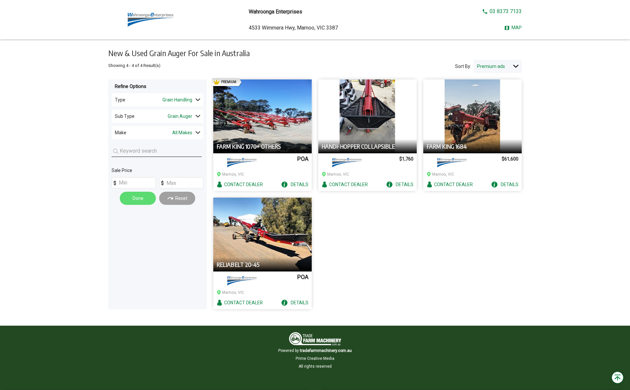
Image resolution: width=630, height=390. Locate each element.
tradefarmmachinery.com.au (326, 350)
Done (138, 198)
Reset (181, 198)
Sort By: (463, 66)
